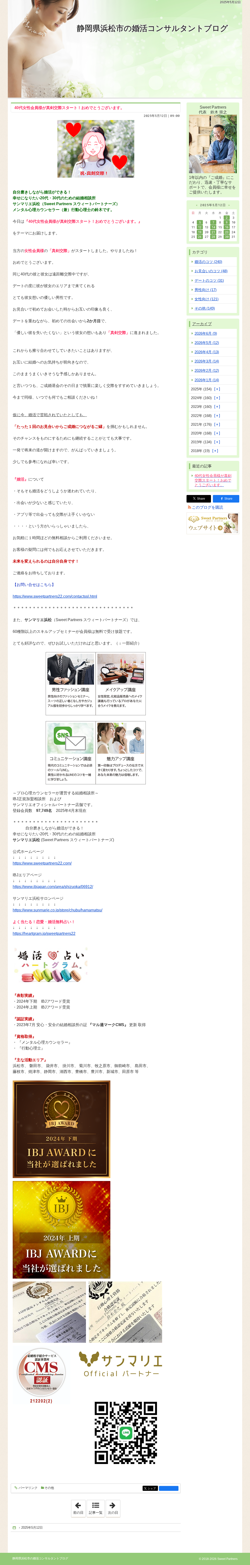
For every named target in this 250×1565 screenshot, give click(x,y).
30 (227, 237)
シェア (153, 1488)
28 (213, 237)
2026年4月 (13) (207, 352)
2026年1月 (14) (207, 380)
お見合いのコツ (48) (211, 271)
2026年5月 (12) (207, 343)
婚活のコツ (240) (208, 262)
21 (213, 232)
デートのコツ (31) (209, 280)
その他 (49, 1488)
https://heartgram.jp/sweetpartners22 (44, 933)
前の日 (79, 1507)
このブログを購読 (207, 507)
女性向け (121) (207, 299)
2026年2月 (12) (207, 370)
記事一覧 (96, 1513)
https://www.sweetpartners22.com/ (42, 863)
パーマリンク (28, 1488)
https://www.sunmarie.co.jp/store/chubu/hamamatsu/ (57, 910)
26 (199, 237)
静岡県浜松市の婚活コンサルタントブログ (152, 28)
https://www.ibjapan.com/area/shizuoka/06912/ (53, 887)
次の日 (114, 1507)
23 (227, 232)
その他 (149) (205, 308)
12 (199, 227)
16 (227, 227)
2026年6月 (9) (206, 333)
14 (213, 227)
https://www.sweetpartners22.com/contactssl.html (55, 596)
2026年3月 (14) (207, 361)
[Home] (15, 1527)
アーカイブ (202, 324)
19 (199, 232)
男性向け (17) (206, 290)
